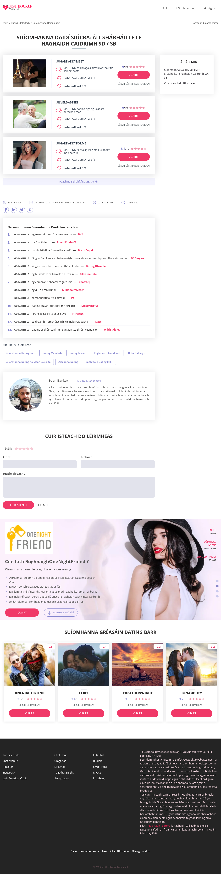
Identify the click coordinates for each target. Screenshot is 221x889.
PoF (73, 298)
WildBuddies (112, 329)
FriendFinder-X (66, 242)
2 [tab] (217, 586)
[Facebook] (6, 210)
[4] (28, 448)
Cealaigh (43, 505)
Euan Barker (58, 380)
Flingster (8, 767)
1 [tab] (217, 581)
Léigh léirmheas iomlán (134, 84)
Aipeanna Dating (68, 361)
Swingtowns (61, 778)
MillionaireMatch (73, 290)
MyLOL (97, 772)
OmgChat (60, 761)
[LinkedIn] (14, 210)
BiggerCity (9, 772)
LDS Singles (136, 258)
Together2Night (64, 772)
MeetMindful (89, 306)
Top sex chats (11, 755)
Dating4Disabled (96, 266)
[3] (24, 448)
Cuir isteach (18, 505)
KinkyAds (59, 767)
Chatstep (84, 282)
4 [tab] (217, 596)
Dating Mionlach (52, 353)
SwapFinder (100, 767)
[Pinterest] (30, 210)
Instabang (99, 778)
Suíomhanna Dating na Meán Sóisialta (28, 361)
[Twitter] (22, 210)
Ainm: (7, 457)
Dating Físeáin (78, 353)
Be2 (80, 234)
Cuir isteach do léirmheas (179, 83)
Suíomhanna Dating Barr (20, 353)
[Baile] (20, 7)
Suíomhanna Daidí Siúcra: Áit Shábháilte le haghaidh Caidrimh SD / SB (187, 73)
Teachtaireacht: (14, 474)
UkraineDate (88, 274)
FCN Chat (98, 755)
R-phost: (87, 457)
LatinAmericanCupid (15, 778)
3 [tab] (217, 591)
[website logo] (29, 73)
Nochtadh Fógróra (159, 825)
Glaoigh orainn (141, 851)
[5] (31, 448)
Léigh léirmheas (29, 705)
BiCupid (98, 761)
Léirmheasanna (185, 8)
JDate (97, 321)
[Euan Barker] (25, 395)
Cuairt (133, 75)
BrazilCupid (85, 250)
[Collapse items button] (79, 181)
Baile (165, 8)
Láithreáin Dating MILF (99, 361)
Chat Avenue (10, 761)
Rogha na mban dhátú (107, 353)
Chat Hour (60, 755)
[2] (20, 448)
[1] (16, 448)
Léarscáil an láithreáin (115, 851)
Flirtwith (78, 313)
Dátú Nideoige (136, 353)
